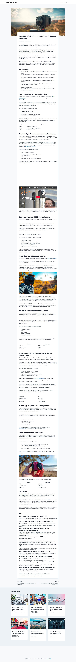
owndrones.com (22, 428)
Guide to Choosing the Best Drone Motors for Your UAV (55, 633)
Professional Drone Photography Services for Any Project (37, 633)
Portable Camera (38, 575)
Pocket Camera (31, 575)
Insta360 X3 (23, 494)
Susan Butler (22, 41)
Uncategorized (22, 34)
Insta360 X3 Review (23, 575)
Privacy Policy (67, 2)
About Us (61, 2)
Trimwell (52, 612)
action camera (29, 220)
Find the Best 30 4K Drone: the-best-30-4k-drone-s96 (26, 583)
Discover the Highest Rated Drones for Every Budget (18, 609)
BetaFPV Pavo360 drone (30, 146)
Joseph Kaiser (15, 612)
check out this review (39, 378)
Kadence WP (48, 658)
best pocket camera (52, 258)
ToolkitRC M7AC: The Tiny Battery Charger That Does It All (50, 583)
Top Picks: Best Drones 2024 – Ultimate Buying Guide (56, 609)
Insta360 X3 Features (45, 573)
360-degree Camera (23, 573)
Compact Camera (31, 573)
